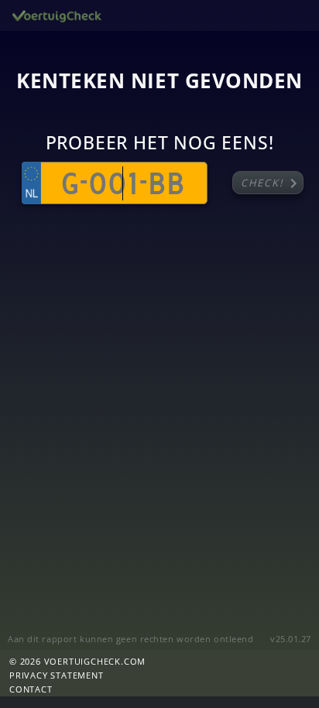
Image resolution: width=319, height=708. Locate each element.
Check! (272, 183)
